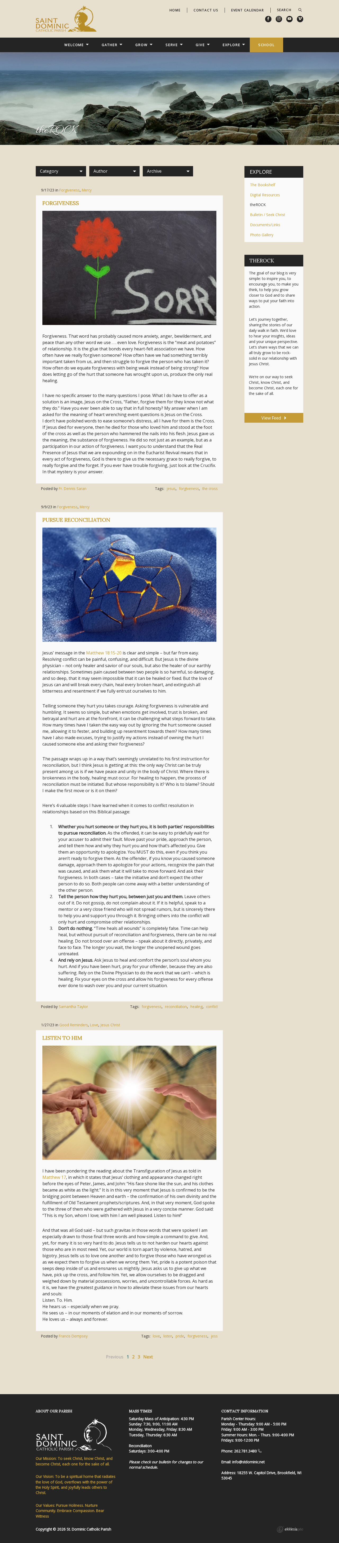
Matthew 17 (54, 1177)
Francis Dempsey (73, 1336)
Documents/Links (265, 224)
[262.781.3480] (260, 1450)
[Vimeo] (300, 19)
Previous (114, 1357)
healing (196, 1006)
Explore (231, 44)
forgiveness (189, 488)
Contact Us (206, 10)
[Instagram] (279, 19)
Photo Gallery (261, 234)
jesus (171, 488)
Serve (172, 44)
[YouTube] (289, 19)
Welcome (74, 44)
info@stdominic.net (248, 1461)
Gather (109, 44)
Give (200, 44)
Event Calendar (247, 10)
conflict (212, 1006)
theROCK (258, 204)
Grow (141, 44)
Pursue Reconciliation (76, 519)
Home (175, 10)
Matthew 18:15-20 (104, 653)
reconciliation (176, 1006)
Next (148, 1357)
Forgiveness (69, 190)
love (156, 1336)
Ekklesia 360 (290, 1530)
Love (94, 1024)
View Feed (271, 418)
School (266, 44)
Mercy (87, 190)
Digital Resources (265, 194)
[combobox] (61, 171)
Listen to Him (62, 1037)
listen (167, 1336)
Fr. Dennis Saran (72, 488)
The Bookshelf (262, 184)
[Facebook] (268, 19)
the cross (210, 488)
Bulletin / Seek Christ (267, 214)
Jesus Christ (110, 1024)
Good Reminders (73, 1024)
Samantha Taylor (73, 1006)
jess (214, 1336)
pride (180, 1336)
